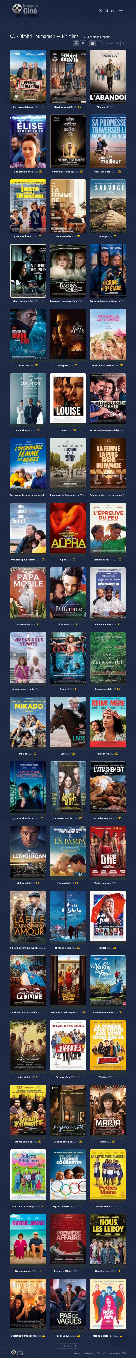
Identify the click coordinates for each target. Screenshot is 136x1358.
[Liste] (99, 43)
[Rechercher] (106, 10)
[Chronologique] (76, 43)
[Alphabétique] (83, 43)
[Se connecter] (112, 10)
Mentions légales (83, 1353)
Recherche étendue (98, 37)
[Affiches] (92, 43)
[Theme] (100, 10)
